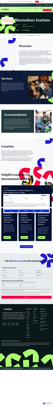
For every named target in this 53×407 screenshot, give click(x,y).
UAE (27, 319)
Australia (28, 315)
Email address (4, 275)
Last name (21, 270)
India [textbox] (3, 286)
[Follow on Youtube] (13, 324)
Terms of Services (32, 368)
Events (46, 8)
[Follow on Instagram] (17, 324)
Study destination (39, 275)
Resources (41, 8)
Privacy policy (40, 368)
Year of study (21, 275)
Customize (26, 210)
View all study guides (26, 246)
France (27, 330)
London (17, 30)
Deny (11, 210)
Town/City (21, 284)
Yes (37, 1)
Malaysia (28, 335)
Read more (7, 237)
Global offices (43, 311)
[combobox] (37, 272)
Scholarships (35, 320)
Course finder (27, 8)
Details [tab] (26, 198)
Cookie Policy (47, 368)
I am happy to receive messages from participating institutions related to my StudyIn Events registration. (21, 294)
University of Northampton (39, 58)
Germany (28, 333)
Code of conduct (43, 315)
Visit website (27, 30)
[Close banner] (48, 195)
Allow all (41, 210)
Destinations (21, 8)
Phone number (38, 270)
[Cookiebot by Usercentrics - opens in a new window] (41, 195)
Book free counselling (46, 10)
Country (3, 284)
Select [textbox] (20, 276)
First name (4, 270)
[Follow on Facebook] (8, 324)
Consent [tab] (11, 198)
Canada (27, 317)
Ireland (27, 321)
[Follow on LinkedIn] (4, 324)
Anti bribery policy (43, 313)
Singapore (28, 337)
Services (31, 8)
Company (49, 8)
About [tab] (42, 198)
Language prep (36, 8)
